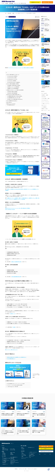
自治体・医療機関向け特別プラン (14, 457)
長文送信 (3, 452)
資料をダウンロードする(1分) (10, 103)
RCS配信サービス (12, 313)
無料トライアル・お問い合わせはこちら (11, 349)
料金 (25, 3)
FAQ (14, 3)
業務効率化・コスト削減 (44, 108)
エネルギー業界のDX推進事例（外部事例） (12, 83)
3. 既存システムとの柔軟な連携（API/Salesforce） (15, 99)
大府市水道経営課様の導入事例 (16, 276)
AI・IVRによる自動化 (44, 98)
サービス (3, 3)
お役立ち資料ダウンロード (31, 447)
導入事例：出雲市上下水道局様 (12, 91)
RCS (19, 3)
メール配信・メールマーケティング (45, 103)
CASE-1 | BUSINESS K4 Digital (10, 209)
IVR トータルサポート (4, 459)
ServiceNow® (45, 93)
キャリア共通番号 (4, 461)
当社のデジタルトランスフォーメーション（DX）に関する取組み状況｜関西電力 (17, 208)
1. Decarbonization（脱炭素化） (12, 76)
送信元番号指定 (4, 462)
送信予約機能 (3, 453)
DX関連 (7, 16)
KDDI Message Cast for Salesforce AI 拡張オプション (15, 462)
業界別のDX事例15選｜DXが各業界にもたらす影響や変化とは (16, 357)
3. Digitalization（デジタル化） (12, 79)
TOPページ (12, 443)
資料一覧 (22, 3)
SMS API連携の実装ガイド (11, 358)
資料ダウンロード (35, 2)
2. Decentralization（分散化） (12, 77)
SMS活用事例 (22, 448)
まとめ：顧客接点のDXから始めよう (11, 100)
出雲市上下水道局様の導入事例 (16, 261)
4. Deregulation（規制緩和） (12, 80)
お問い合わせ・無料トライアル (47, 2)
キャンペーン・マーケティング (45, 101)
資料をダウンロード (14, 173)
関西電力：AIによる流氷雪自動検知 (12, 88)
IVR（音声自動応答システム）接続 (6, 458)
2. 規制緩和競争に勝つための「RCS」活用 (13, 97)
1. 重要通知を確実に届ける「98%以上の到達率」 (14, 96)
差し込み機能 (3, 454)
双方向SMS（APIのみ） (13, 461)
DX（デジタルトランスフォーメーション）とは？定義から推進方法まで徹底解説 (21, 67)
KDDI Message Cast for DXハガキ (14, 460)
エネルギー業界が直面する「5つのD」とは (12, 74)
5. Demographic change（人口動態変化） (13, 82)
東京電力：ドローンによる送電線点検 (13, 86)
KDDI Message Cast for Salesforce (46, 451)
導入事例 (6, 3)
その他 (48, 110)
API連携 (14, 327)
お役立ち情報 (11, 3)
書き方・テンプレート (44, 110)
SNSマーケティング (44, 105)
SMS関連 (22, 453)
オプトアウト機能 (12, 459)
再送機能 (11, 453)
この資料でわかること (11, 104)
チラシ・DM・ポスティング (45, 100)
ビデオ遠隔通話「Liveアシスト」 (6, 460)
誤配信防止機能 (12, 458)
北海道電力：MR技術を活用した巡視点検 (13, 85)
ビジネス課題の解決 (31, 454)
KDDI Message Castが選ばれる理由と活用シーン (13, 94)
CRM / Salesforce (44, 96)
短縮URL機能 (11, 454)
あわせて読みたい (9, 102)
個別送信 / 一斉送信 (12, 452)
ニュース (17, 3)
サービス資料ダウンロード (35, 4)
